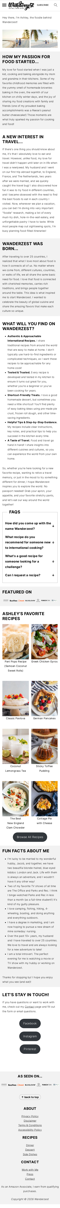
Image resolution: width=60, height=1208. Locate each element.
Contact (30, 1006)
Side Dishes (30, 1154)
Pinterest (30, 1049)
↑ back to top (30, 1097)
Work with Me (30, 1169)
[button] (43, 6)
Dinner (30, 1145)
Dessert (30, 1149)
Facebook (30, 1023)
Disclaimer (30, 1120)
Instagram (30, 1036)
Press (30, 1174)
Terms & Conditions (30, 1125)
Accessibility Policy (30, 1129)
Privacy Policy (30, 1116)
